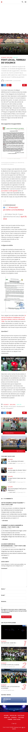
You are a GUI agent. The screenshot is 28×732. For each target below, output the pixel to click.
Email (3, 595)
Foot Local (10, 57)
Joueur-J (14, 717)
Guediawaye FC (21, 406)
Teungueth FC (10, 408)
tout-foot (9, 80)
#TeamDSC (13, 207)
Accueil (6, 715)
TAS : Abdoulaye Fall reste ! (16, 461)
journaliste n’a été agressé (9, 191)
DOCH (14, 729)
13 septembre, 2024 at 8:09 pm (8, 547)
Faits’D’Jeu (13, 715)
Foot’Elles (21, 715)
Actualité (3, 57)
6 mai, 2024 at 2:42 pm (6, 506)
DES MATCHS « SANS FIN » (8, 643)
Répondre (5, 520)
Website (3, 601)
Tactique (21, 717)
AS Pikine (6, 406)
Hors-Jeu (15, 57)
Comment (4, 568)
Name (3, 589)
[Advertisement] (14, 18)
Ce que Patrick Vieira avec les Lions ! (17, 479)
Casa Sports (13, 406)
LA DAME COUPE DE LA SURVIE (10, 665)
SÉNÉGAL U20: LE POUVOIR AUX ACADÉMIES (10, 687)
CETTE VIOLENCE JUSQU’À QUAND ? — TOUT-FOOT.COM (13, 503)
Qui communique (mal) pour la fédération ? (17, 489)
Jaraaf (3, 408)
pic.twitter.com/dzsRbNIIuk (13, 210)
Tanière (10, 719)
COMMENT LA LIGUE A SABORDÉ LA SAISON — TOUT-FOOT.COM (12, 526)
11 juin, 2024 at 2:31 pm (6, 528)
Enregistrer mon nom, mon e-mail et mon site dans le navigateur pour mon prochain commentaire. (14, 611)
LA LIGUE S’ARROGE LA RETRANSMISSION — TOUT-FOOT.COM (13, 545)
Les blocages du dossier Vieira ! (17, 470)
